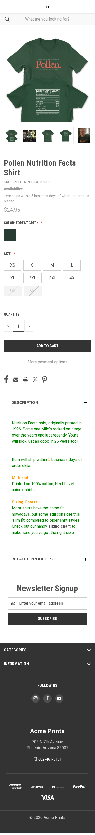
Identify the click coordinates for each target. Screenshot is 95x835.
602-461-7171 (50, 759)
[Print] (25, 379)
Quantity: (12, 314)
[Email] (15, 379)
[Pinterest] (44, 379)
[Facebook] (6, 379)
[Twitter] (35, 379)
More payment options (47, 361)
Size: (8, 254)
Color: (21, 223)
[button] (47, 402)
